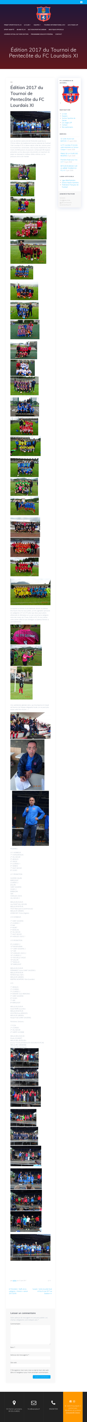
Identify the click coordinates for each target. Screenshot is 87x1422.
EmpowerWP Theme (73, 1413)
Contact (58, 34)
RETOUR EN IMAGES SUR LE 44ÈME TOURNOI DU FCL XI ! (69, 168)
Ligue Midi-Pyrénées (68, 180)
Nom (12, 1347)
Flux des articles (65, 200)
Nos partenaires (67, 127)
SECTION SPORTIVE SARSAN (37, 29)
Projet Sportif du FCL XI (12, 25)
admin (14, 1280)
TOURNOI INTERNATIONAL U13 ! (54, 25)
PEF (11, 82)
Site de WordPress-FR (65, 205)
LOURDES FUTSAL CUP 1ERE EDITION (16, 34)
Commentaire (15, 1324)
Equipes (64, 116)
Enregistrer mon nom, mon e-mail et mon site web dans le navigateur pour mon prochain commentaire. (29, 1371)
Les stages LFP (73, 25)
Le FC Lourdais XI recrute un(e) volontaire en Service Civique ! (69, 147)
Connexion (62, 198)
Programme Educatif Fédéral (42, 34)
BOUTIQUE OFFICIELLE (56, 29)
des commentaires (66, 202)
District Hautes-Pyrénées (70, 183)
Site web (13, 1362)
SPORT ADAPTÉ (9, 29)
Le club (64, 114)
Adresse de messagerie (19, 1355)
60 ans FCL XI (21, 29)
